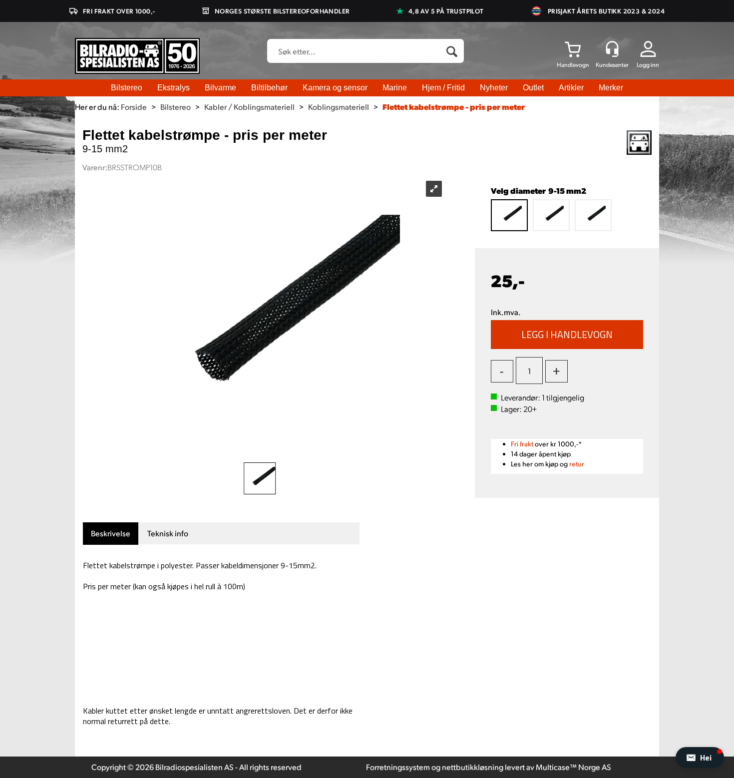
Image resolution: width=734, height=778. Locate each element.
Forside (134, 106)
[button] (700, 757)
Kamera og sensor (335, 87)
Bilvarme (220, 87)
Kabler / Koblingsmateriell (249, 106)
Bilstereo (126, 87)
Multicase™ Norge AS (573, 767)
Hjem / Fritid (443, 87)
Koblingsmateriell (338, 106)
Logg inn (648, 64)
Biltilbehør (269, 87)
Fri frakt (522, 443)
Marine (394, 87)
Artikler (571, 87)
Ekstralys (173, 87)
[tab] (110, 533)
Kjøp (567, 334)
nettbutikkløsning (472, 767)
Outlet (533, 87)
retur (576, 463)
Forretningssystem (398, 767)
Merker (611, 87)
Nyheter (494, 87)
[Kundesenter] (612, 49)
